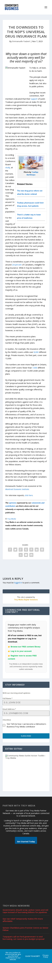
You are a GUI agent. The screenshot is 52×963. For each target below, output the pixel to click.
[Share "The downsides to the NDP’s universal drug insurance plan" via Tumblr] (26, 549)
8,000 (36, 352)
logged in (18, 582)
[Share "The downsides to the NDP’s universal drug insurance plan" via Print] (31, 555)
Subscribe (26, 736)
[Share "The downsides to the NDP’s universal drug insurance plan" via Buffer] (42, 549)
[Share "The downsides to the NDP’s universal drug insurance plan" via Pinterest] (31, 549)
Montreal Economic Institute (17, 489)
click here (29, 495)
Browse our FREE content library (25, 646)
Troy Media (11, 519)
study (7, 167)
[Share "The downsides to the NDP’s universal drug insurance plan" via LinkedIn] (36, 549)
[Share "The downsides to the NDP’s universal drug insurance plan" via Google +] (20, 549)
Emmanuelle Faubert (21, 41)
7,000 (34, 367)
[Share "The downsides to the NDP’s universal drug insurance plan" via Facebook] (10, 549)
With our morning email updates (16, 693)
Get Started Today (26, 841)
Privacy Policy (46, 956)
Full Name (8, 698)
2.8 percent (17, 264)
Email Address (9, 709)
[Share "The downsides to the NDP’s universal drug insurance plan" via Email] (26, 555)
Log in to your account (21, 651)
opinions (12, 503)
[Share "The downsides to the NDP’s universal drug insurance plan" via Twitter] (15, 549)
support (34, 99)
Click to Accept (32, 956)
